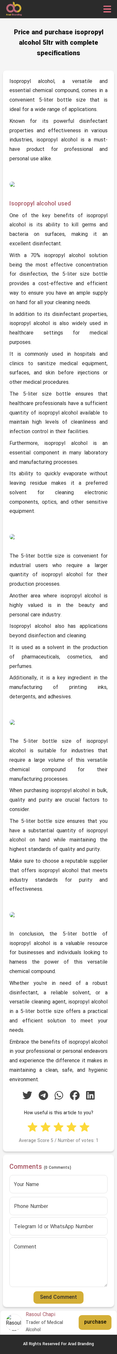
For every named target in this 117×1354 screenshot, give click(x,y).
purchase (95, 1322)
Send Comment (58, 1297)
